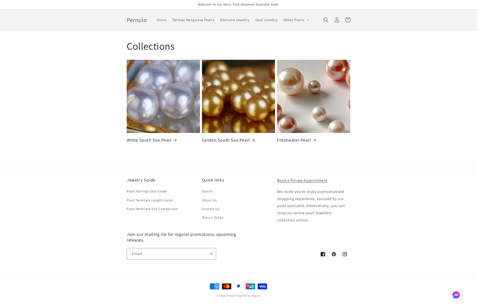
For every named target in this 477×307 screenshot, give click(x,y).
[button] (295, 20)
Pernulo (231, 295)
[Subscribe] (210, 254)
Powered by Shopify (248, 295)
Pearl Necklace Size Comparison (152, 209)
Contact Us (211, 209)
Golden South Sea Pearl (226, 140)
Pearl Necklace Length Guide (150, 200)
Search (207, 191)
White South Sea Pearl (149, 140)
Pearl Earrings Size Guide (147, 191)
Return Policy (213, 217)
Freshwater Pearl (294, 140)
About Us (209, 200)
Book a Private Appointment (302, 180)
